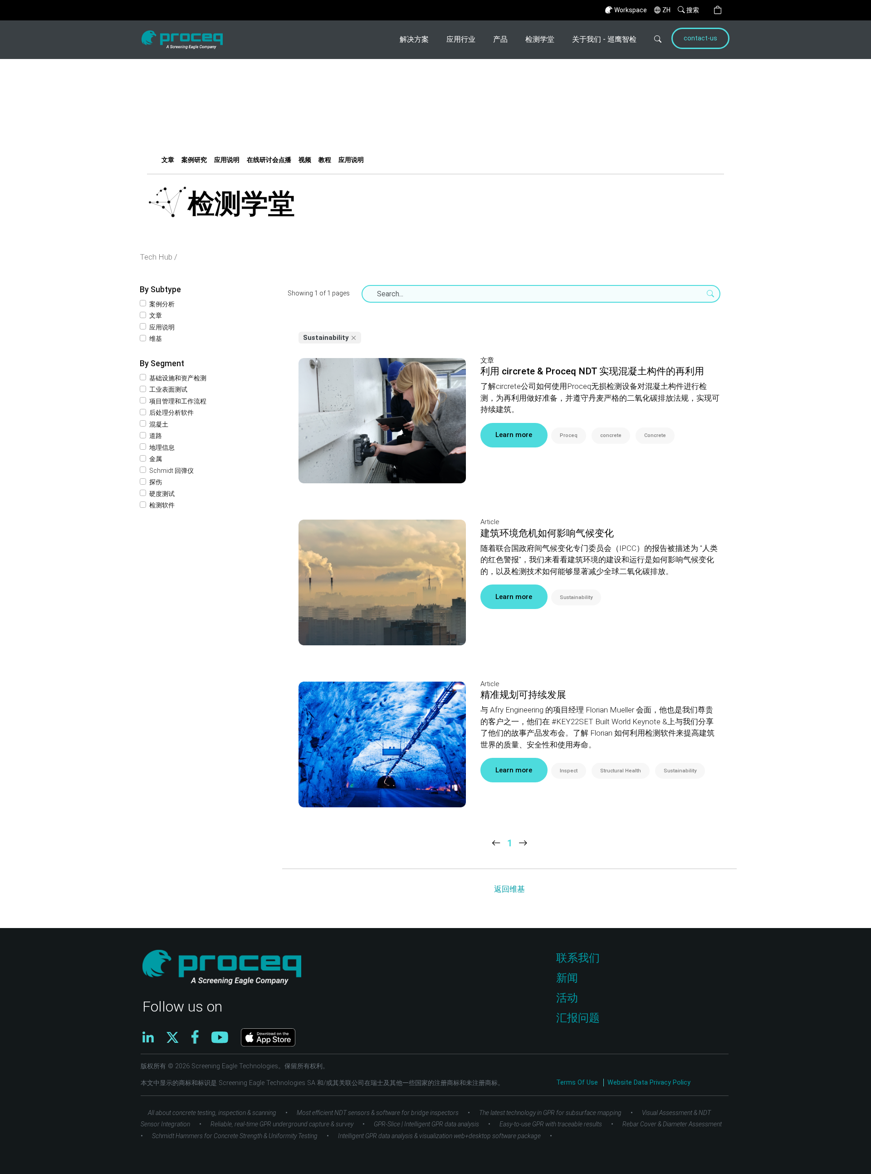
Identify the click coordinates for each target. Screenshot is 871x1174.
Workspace (630, 10)
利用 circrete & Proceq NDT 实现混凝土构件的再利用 (592, 371)
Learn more (513, 435)
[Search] (652, 39)
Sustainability (576, 597)
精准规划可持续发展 (523, 694)
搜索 (692, 10)
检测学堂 (539, 39)
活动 (567, 998)
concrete (610, 435)
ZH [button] (666, 10)
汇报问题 (578, 1018)
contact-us (700, 38)
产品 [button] (500, 39)
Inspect (568, 771)
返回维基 (509, 889)
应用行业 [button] (460, 39)
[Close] (354, 337)
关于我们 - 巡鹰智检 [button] (604, 39)
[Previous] (496, 843)
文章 (167, 160)
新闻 (567, 978)
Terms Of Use (578, 1082)
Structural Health (620, 771)
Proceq (568, 435)
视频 (304, 160)
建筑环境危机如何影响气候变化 (547, 533)
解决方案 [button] (414, 39)
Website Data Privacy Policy (648, 1082)
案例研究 (194, 160)
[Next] (523, 843)
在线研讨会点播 (269, 160)
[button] (718, 10)
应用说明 (227, 160)
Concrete (655, 435)
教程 (324, 160)
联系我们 (578, 958)
